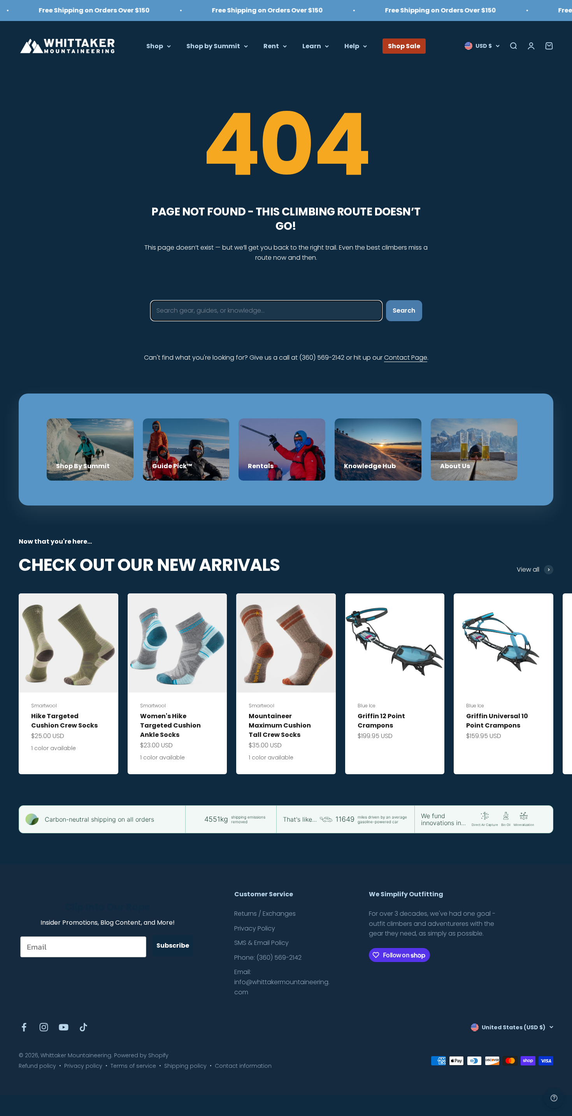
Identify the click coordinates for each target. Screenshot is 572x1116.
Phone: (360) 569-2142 (268, 957)
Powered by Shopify (141, 1055)
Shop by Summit (213, 45)
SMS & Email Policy (261, 942)
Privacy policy (83, 1066)
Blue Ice (366, 705)
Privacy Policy (254, 928)
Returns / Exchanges (265, 913)
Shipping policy (185, 1066)
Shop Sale (404, 45)
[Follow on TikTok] (83, 1027)
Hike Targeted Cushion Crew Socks (64, 721)
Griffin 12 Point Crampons (381, 721)
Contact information (243, 1066)
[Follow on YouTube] (63, 1027)
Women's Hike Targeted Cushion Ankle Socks (170, 725)
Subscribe (172, 945)
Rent (271, 45)
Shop (154, 45)
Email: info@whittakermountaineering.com (282, 981)
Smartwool (44, 705)
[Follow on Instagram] (44, 1027)
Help (351, 45)
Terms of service (133, 1066)
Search (404, 310)
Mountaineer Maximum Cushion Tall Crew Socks (280, 725)
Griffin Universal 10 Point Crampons (497, 721)
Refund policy (37, 1066)
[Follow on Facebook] (24, 1027)
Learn (311, 45)
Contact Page (405, 357)
